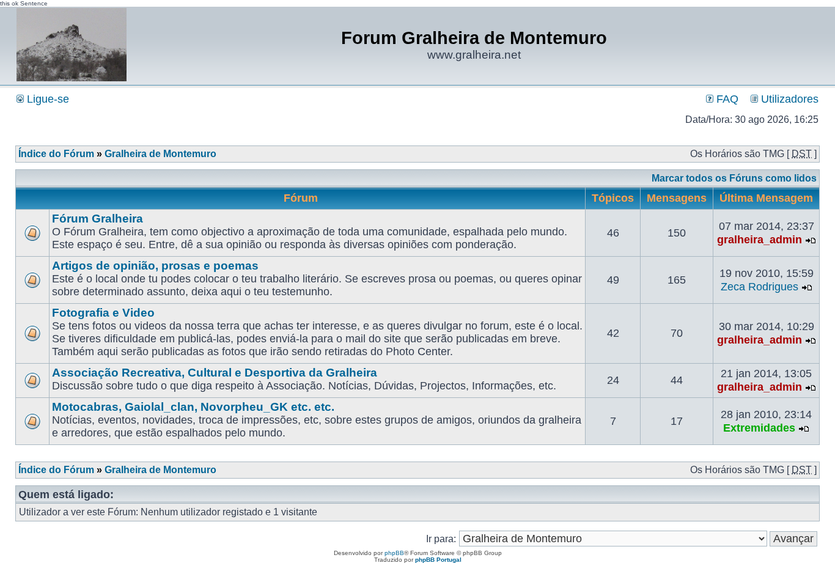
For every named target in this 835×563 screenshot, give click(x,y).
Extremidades (759, 428)
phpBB (394, 553)
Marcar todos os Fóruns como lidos (734, 178)
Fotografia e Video (103, 312)
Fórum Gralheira (97, 218)
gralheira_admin (759, 240)
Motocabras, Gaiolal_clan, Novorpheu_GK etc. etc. (193, 406)
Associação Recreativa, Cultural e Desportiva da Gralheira (214, 372)
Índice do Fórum (56, 154)
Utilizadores (788, 99)
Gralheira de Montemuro (160, 154)
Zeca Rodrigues (759, 287)
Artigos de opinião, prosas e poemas (155, 265)
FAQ (725, 99)
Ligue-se (46, 99)
